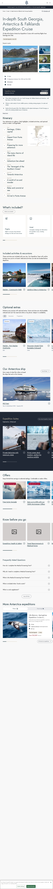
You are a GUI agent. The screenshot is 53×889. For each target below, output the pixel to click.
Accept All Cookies (31, 886)
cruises (7, 11)
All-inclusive (10, 82)
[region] (28, 229)
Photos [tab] (14, 608)
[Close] (50, 882)
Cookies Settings (20, 886)
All (4, 316)
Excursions (11, 316)
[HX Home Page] (26, 3)
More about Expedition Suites (45, 419)
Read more (43, 93)
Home (4, 11)
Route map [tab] (39, 608)
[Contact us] (47, 3)
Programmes (20, 316)
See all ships (44, 371)
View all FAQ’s (26, 596)
